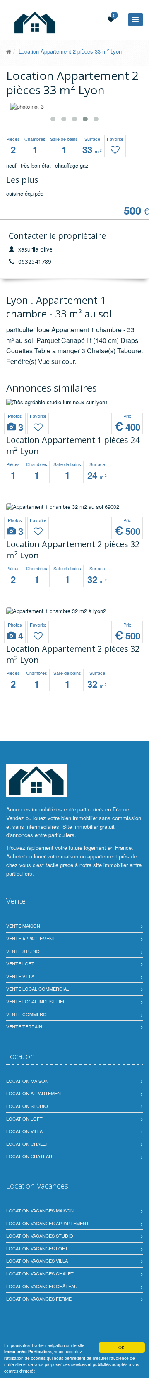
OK (121, 1347)
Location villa (24, 1131)
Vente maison (23, 925)
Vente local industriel (35, 1001)
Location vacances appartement (47, 1223)
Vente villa (20, 976)
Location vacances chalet (40, 1273)
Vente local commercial (37, 988)
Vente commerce (27, 1014)
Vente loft (20, 963)
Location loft (24, 1118)
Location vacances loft (37, 1248)
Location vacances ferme (39, 1298)
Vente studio (23, 951)
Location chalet (27, 1143)
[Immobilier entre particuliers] (8, 51)
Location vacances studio (39, 1235)
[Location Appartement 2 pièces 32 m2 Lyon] (74, 507)
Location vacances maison (40, 1210)
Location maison (27, 1080)
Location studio (27, 1106)
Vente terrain (24, 1026)
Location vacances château (41, 1286)
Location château (29, 1156)
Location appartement (35, 1093)
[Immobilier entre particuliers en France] (36, 780)
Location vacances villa (37, 1260)
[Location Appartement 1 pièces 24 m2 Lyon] (74, 402)
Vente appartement (30, 938)
